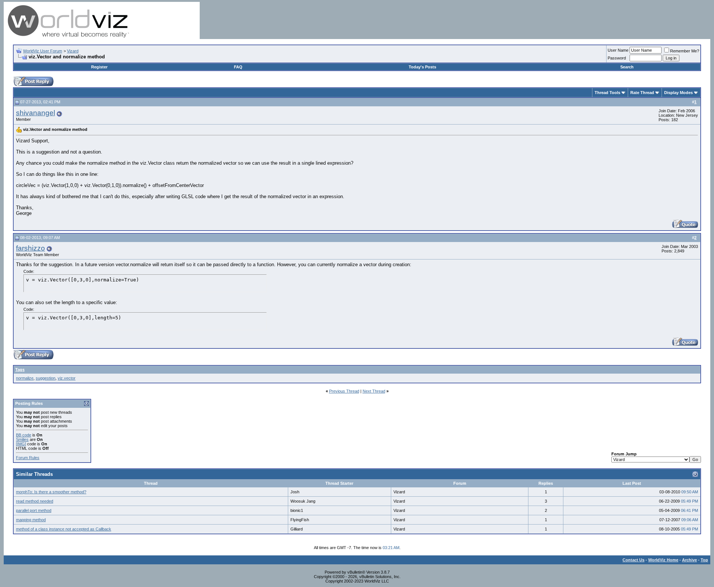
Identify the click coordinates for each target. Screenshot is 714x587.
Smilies (22, 439)
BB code (23, 435)
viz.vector (66, 378)
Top (704, 560)
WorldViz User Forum (42, 51)
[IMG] (21, 444)
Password (617, 58)
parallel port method (33, 510)
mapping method (31, 519)
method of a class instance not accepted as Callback (63, 529)
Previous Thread (344, 391)
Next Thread (374, 391)
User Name (618, 50)
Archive (689, 560)
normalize (24, 378)
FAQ (238, 67)
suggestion (45, 378)
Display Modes (678, 92)
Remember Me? (684, 51)
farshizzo (30, 248)
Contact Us (633, 560)
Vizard (72, 51)
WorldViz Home (663, 560)
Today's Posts (422, 67)
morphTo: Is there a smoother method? (51, 492)
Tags (20, 369)
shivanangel (35, 113)
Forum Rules (27, 457)
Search (627, 67)
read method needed (34, 501)
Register (99, 67)
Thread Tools (607, 92)
